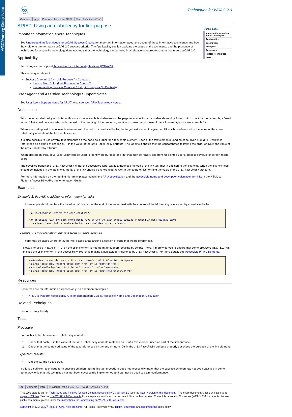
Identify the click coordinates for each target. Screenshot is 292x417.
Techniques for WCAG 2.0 (210, 10)
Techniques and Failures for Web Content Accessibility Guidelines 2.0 (89, 392)
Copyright (25, 406)
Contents (25, 19)
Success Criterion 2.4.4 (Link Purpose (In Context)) (57, 79)
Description (212, 43)
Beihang (77, 406)
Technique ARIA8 (88, 19)
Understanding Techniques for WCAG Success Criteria (60, 42)
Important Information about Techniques (217, 34)
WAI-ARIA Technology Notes (102, 102)
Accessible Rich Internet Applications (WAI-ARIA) (83, 66)
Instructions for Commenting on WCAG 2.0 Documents (93, 400)
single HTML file (29, 396)
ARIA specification (114, 176)
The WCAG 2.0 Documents (65, 396)
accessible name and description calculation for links (169, 176)
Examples (211, 46)
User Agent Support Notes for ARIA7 (49, 102)
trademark (129, 406)
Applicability (212, 39)
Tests (208, 57)
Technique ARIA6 (57, 19)
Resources (211, 50)
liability (118, 406)
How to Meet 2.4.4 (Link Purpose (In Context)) (62, 83)
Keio (68, 406)
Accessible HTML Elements (202, 251)
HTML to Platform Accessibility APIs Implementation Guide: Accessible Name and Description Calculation (93, 295)
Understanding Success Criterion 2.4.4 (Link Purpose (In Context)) (75, 87)
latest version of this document (158, 392)
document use (149, 406)
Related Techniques (216, 54)
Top (21, 387)
